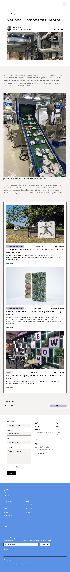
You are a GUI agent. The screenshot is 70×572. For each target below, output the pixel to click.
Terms (17, 467)
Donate (5, 526)
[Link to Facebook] (62, 29)
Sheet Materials (8, 515)
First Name (10, 422)
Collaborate (7, 523)
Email (8, 439)
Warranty (27, 512)
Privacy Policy (29, 505)
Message (9, 447)
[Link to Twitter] (58, 29)
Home (5, 505)
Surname (10, 430)
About (5, 508)
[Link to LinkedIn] (55, 29)
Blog (5, 519)
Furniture (6, 512)
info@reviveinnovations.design (44, 432)
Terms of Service (30, 508)
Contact (6, 530)
